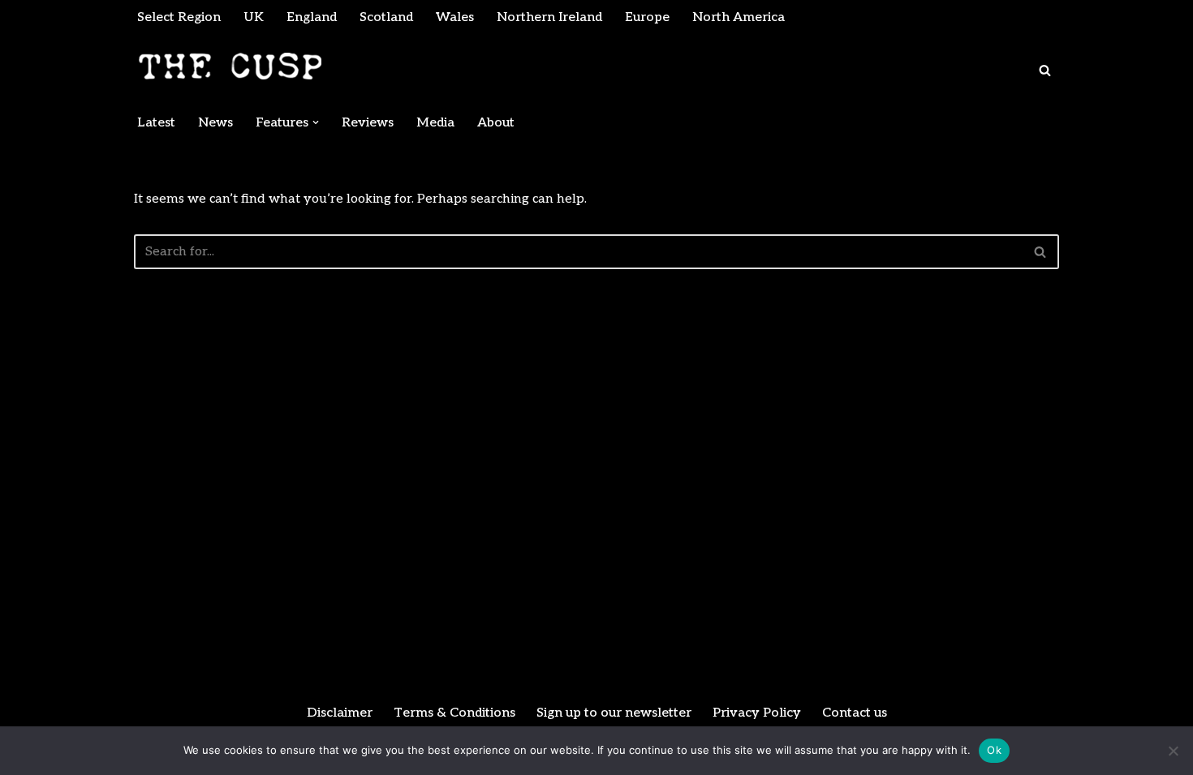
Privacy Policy (757, 713)
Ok (994, 749)
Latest (156, 123)
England (311, 17)
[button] (315, 122)
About (496, 123)
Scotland (386, 17)
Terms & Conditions (454, 713)
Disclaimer (340, 713)
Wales (455, 17)
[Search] (1045, 70)
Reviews (368, 123)
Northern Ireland (549, 17)
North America (738, 17)
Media (435, 123)
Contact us (854, 713)
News (215, 123)
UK (253, 17)
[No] (1173, 751)
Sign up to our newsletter (613, 713)
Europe (647, 17)
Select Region (179, 17)
